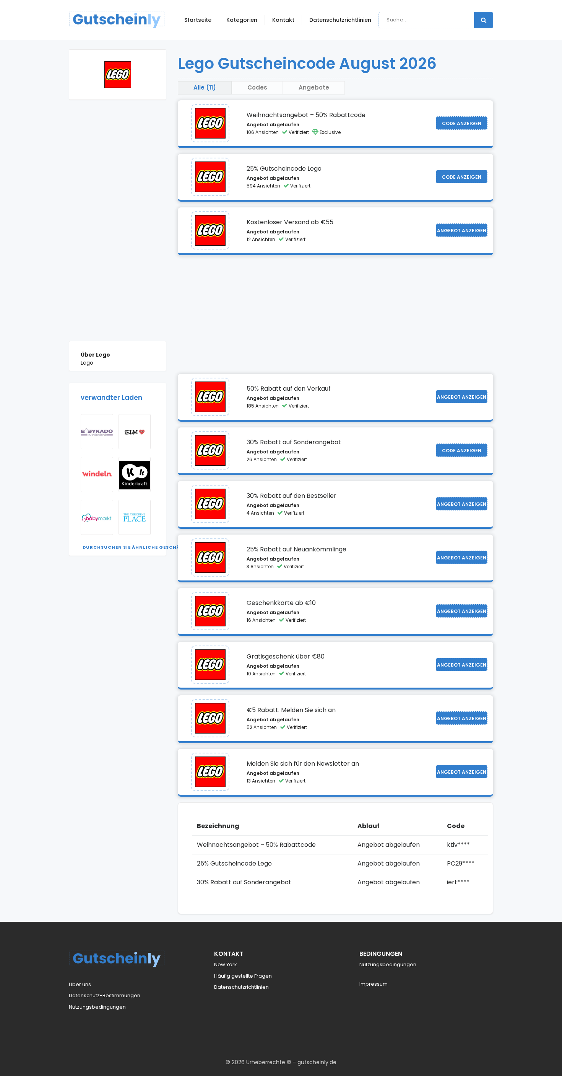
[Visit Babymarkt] (97, 517)
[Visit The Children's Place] (135, 517)
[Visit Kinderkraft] (135, 474)
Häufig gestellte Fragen (243, 976)
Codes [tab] (257, 87)
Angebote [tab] (314, 87)
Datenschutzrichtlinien (340, 20)
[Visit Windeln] (97, 474)
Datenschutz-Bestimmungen (104, 995)
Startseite (197, 20)
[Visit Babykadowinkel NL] (97, 431)
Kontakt (283, 20)
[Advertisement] (117, 226)
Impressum (373, 984)
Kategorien (241, 20)
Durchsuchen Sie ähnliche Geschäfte (136, 547)
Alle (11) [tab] (204, 87)
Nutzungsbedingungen (97, 1007)
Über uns (80, 984)
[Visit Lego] (210, 123)
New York (225, 964)
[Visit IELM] (135, 431)
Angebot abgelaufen (273, 124)
